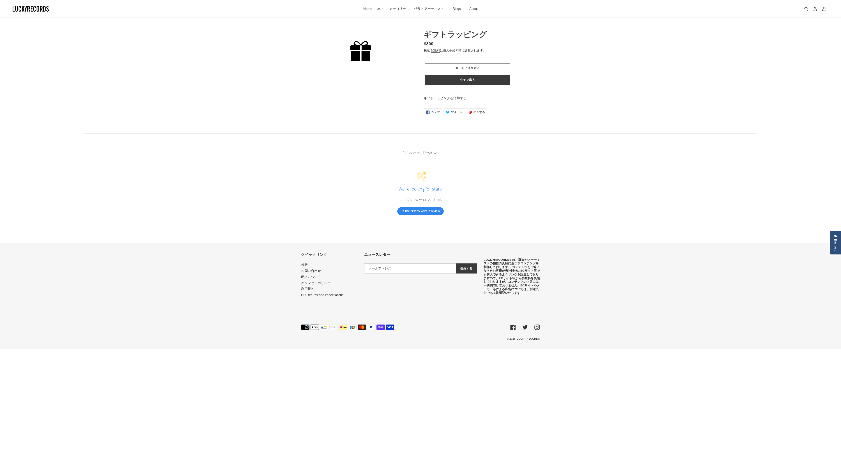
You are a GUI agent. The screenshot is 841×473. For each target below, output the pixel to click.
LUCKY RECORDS (528, 338)
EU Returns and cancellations (322, 295)
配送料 (435, 50)
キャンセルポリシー (316, 283)
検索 (304, 265)
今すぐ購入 (467, 79)
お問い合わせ (311, 271)
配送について (311, 277)
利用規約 (307, 289)
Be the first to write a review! (420, 211)
